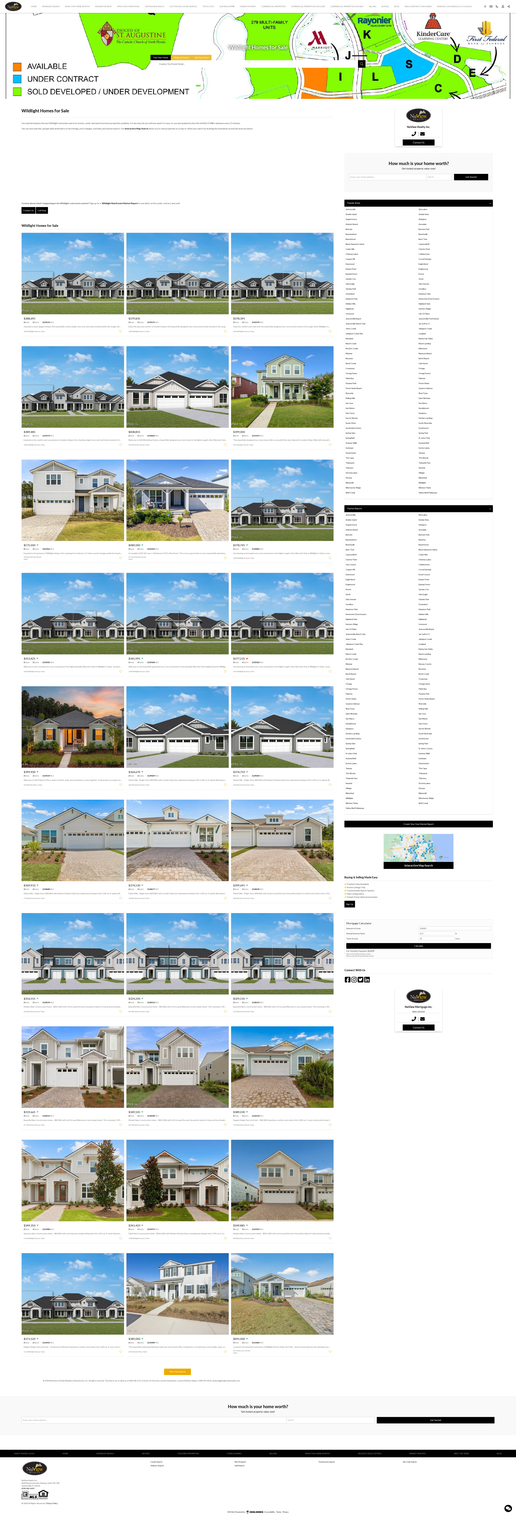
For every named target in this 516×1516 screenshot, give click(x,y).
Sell (202, 57)
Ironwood (350, 314)
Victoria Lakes (351, 473)
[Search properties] (362, 64)
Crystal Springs (425, 259)
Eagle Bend (423, 264)
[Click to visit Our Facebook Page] (347, 981)
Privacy (285, 1512)
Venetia (422, 468)
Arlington (423, 219)
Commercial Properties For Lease (308, 6)
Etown (421, 274)
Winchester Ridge (353, 488)
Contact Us (28, 210)
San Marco (423, 403)
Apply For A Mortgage (128, 6)
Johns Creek (351, 328)
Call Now (42, 210)
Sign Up (349, 904)
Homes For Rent (248, 6)
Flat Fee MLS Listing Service (183, 6)
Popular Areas (353, 203)
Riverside (349, 393)
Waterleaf (423, 478)
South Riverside (425, 423)
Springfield (350, 438)
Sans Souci (350, 413)
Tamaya (422, 453)
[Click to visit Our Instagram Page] (354, 981)
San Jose (349, 403)
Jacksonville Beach (353, 318)
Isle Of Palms (424, 314)
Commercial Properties (273, 6)
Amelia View (424, 214)
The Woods (424, 458)
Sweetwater (351, 453)
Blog (396, 6)
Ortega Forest (425, 373)
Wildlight (422, 483)
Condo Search (156, 1462)
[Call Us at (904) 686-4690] (414, 134)
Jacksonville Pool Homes (429, 318)
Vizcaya (349, 478)
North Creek (351, 363)
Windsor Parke (425, 488)
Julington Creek (425, 328)
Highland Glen (424, 304)
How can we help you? (483, 1471)
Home (34, 6)
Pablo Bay (350, 378)
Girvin (421, 279)
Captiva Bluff (424, 244)
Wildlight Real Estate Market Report (120, 203)
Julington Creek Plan (354, 333)
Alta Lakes (423, 209)
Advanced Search (51, 6)
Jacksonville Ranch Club (356, 323)
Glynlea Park (351, 289)
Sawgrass (423, 413)
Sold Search (239, 1465)
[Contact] (508, 1495)
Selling (372, 6)
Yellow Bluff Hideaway (428, 492)
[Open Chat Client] (508, 1508)
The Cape (350, 458)
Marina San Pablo (426, 338)
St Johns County (426, 748)
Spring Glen (350, 433)
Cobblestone (424, 254)
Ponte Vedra (424, 383)
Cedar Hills (350, 249)
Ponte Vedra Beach (354, 388)
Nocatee (349, 358)
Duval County (424, 574)
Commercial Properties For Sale (346, 6)
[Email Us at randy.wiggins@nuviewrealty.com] (423, 134)
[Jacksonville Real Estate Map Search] (419, 851)
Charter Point (424, 249)
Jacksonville (351, 209)
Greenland (350, 294)
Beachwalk (423, 234)
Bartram (349, 229)
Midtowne (423, 348)
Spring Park (423, 433)
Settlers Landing (425, 418)
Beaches (422, 540)
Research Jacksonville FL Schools (454, 6)
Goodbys (422, 289)
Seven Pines (351, 423)
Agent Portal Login (24, 1453)
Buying (385, 6)
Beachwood (351, 239)
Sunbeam (349, 448)
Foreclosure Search (327, 1462)
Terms (278, 1512)
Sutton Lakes (424, 448)
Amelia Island (351, 214)
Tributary (349, 468)
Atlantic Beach (352, 224)
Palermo (422, 378)
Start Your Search (177, 1371)
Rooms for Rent (103, 6)
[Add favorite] (120, 331)
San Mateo (350, 408)
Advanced (181, 57)
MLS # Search (240, 1462)
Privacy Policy (52, 1503)
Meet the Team (461, 1453)
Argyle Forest (351, 219)
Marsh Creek (351, 343)
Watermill (350, 483)
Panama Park (351, 383)
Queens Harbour (426, 388)
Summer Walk (351, 443)
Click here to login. (499, 1500)
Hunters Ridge (425, 309)
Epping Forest (351, 274)
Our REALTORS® (226, 6)
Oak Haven (423, 363)
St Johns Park (424, 438)
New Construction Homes (418, 6)
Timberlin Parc (425, 463)
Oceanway (350, 368)
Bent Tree (423, 239)
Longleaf (422, 333)
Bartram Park (424, 229)
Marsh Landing (425, 343)
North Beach (424, 358)
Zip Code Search (410, 1462)
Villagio (422, 473)
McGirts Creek (352, 348)
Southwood (423, 428)
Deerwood (350, 264)
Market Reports (354, 508)
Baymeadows (351, 234)
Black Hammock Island (355, 244)
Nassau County (425, 664)
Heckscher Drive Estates (429, 299)
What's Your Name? (482, 1459)
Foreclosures (234, 1453)
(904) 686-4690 (28, 1488)
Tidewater (350, 463)
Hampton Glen (425, 294)
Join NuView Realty (154, 6)
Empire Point (351, 269)
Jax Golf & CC (424, 323)
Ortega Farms (351, 373)
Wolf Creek (350, 492)
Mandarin (349, 338)
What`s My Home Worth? (77, 6)
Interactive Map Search (136, 128)
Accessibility (269, 1512)
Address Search (157, 1465)
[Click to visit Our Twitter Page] (360, 981)
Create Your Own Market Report (419, 824)
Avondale (422, 224)
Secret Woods (352, 418)
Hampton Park (352, 299)
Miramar (349, 353)
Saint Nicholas (424, 398)
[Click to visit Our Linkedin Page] (367, 981)
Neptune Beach (425, 353)
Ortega (422, 368)
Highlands (350, 309)
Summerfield (424, 443)
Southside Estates (353, 428)
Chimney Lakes (352, 254)
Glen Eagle (350, 284)
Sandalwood (424, 408)
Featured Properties (188, 1453)
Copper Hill (350, 259)
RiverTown (423, 393)
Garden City (351, 279)
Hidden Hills (351, 304)
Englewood (423, 269)
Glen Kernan (424, 284)
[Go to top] (508, 1501)
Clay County (351, 564)
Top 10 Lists (208, 6)
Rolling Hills (350, 398)
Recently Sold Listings (369, 1453)
